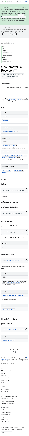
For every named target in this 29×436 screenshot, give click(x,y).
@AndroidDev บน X (5, 391)
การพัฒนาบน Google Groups (7, 401)
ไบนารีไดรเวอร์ (4, 383)
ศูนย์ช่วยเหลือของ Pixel (6, 412)
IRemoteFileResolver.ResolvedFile (13, 152)
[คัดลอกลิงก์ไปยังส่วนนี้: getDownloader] (13, 324)
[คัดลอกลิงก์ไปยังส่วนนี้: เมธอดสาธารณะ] (14, 221)
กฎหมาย (16, 427)
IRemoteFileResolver (7, 78)
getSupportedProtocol (9, 145)
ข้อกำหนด (3, 373)
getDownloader (18, 170)
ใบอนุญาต (22, 427)
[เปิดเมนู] (2, 2)
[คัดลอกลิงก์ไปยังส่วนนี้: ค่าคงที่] (7, 180)
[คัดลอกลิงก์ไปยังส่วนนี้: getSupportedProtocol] (18, 226)
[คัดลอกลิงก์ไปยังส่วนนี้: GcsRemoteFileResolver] (19, 207)
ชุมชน (11, 427)
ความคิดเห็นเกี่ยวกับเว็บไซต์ (16, 429)
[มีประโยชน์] (11, 43)
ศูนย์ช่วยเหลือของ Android (7, 410)
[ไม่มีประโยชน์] (14, 43)
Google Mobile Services (6, 417)
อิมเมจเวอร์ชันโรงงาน (5, 380)
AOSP (2, 40)
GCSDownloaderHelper (14, 329)
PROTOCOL (5, 120)
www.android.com (5, 414)
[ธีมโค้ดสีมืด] (27, 189)
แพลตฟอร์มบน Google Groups (8, 398)
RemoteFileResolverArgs (13, 282)
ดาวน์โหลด (3, 375)
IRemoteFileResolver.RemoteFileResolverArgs (14, 156)
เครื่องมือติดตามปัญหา (6, 422)
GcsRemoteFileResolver (9, 131)
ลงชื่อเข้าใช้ (25, 1)
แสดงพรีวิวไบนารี (5, 378)
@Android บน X (5, 389)
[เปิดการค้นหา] (17, 2)
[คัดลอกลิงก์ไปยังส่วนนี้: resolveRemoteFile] (15, 255)
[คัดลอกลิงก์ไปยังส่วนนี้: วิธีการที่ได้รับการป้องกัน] (19, 319)
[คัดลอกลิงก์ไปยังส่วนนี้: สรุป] (5, 107)
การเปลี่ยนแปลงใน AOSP (19, 20)
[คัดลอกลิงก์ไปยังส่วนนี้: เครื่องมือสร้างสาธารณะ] (19, 203)
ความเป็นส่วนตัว (5, 429)
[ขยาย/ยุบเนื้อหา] (7, 47)
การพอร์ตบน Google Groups (7, 403)
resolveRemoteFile (8, 156)
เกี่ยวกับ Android (5, 427)
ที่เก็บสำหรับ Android (6, 371)
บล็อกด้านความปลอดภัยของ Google (9, 396)
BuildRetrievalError (8, 309)
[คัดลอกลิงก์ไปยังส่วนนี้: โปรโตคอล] (8, 184)
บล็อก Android (4, 394)
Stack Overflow (4, 419)
